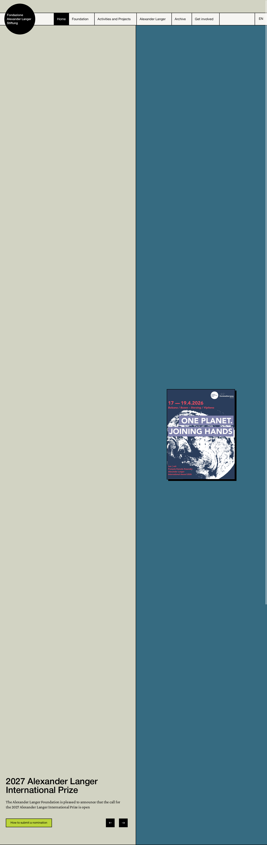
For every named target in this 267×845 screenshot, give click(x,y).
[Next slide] (123, 823)
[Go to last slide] (110, 823)
